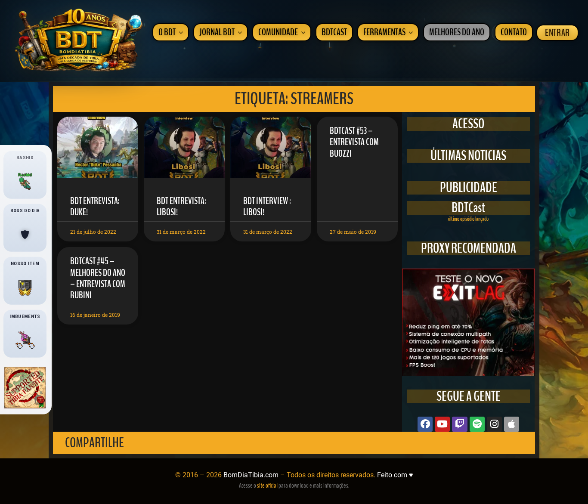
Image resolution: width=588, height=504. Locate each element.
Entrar (557, 32)
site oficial (267, 485)
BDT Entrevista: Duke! (95, 207)
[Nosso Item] (25, 287)
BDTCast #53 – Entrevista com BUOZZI (354, 142)
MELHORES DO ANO (456, 32)
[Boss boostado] (25, 234)
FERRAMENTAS (384, 32)
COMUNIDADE (278, 32)
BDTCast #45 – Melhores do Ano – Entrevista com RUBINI (97, 278)
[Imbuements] (25, 340)
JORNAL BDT (217, 32)
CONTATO (514, 32)
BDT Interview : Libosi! (267, 207)
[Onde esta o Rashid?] (25, 181)
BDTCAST (334, 32)
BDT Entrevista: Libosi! (181, 207)
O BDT (167, 32)
